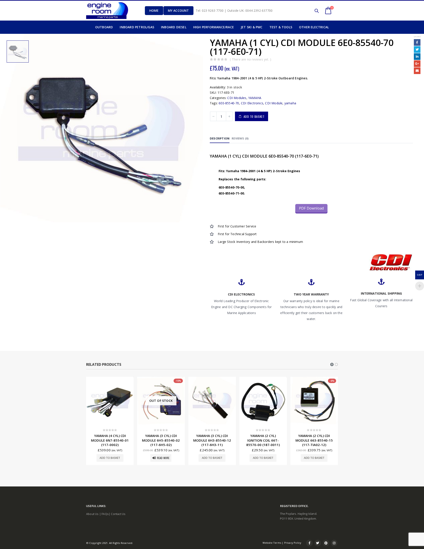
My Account (178, 10)
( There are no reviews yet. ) (250, 59)
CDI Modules (236, 98)
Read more (163, 458)
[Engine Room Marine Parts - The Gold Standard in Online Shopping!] (107, 10)
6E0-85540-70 (229, 103)
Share (417, 36)
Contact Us (118, 514)
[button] (332, 364)
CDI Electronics (252, 103)
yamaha (290, 103)
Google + (417, 63)
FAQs (105, 514)
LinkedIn (417, 56)
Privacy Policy (292, 542)
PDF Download (311, 208)
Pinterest (326, 543)
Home (154, 10)
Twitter (417, 49)
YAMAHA (254, 98)
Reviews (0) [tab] (240, 138)
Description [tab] (219, 138)
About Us (92, 514)
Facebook (417, 42)
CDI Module (273, 103)
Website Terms (272, 542)
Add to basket (254, 116)
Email (417, 70)
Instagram (334, 543)
